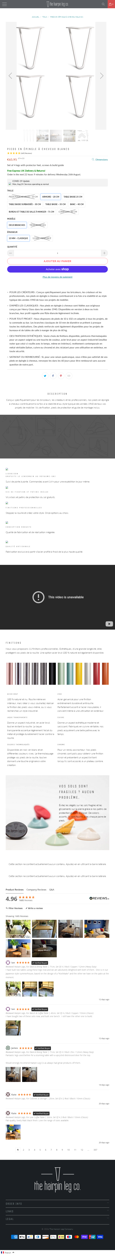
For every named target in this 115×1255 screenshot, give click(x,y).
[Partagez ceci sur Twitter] (45, 375)
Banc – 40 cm (77, 204)
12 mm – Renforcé (41, 238)
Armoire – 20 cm (50, 197)
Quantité (12, 247)
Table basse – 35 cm (55, 204)
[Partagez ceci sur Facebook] (53, 375)
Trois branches (37, 225)
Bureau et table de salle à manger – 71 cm (31, 212)
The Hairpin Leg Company (61, 1229)
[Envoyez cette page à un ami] (69, 375)
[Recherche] (104, 4)
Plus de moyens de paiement (57, 276)
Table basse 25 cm (73, 197)
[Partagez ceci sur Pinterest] (61, 375)
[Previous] (11, 76)
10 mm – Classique (18, 238)
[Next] (100, 76)
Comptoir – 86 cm (68, 212)
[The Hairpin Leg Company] (57, 4)
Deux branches (17, 225)
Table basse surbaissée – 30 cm (25, 204)
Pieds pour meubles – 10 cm (23, 197)
